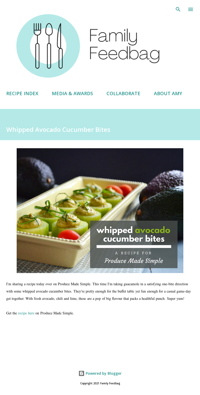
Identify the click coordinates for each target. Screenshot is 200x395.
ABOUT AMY (168, 93)
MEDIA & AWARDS (72, 93)
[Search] (178, 9)
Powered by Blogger (103, 373)
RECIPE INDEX (22, 93)
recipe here (26, 312)
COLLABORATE (123, 93)
